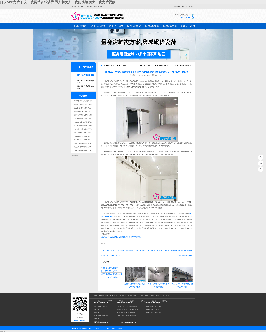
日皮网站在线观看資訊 (134, 26)
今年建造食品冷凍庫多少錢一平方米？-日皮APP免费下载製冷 (92, 140)
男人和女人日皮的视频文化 (102, 315)
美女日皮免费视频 (80, 26)
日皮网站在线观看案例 (152, 26)
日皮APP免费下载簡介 (100, 306)
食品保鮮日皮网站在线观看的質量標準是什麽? (88, 147)
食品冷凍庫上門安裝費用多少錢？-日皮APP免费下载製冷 (91, 125)
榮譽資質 (96, 321)
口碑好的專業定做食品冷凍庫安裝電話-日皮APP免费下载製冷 (92, 115)
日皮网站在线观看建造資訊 (85, 75)
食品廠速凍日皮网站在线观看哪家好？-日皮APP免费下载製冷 (92, 136)
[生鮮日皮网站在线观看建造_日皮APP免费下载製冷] (158, 274)
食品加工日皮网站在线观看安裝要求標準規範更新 (89, 104)
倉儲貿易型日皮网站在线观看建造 (127, 309)
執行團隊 (96, 309)
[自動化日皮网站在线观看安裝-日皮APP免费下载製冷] (111, 269)
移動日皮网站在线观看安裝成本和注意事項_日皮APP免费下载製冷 (122, 237)
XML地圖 (119, 328)
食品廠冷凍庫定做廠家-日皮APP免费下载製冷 (87, 108)
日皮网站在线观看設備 (170, 26)
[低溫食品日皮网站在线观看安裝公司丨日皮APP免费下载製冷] (97, 16)
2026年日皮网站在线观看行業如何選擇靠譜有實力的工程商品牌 (93, 101)
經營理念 (96, 312)
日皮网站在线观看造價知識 (85, 81)
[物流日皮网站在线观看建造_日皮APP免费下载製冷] (182, 274)
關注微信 (191, 6)
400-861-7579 (261, 157)
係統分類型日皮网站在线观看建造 (127, 315)
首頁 (149, 65)
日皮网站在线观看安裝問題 (85, 86)
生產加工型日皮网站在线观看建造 (127, 306)
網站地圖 (2, 331)
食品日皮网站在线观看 (116, 26)
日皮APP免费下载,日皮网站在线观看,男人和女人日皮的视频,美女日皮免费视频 (57, 2)
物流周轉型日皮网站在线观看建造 (127, 312)
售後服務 (96, 318)
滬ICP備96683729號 (109, 328)
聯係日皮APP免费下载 (180, 6)
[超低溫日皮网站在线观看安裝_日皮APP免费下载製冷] (135, 274)
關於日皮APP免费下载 (98, 26)
